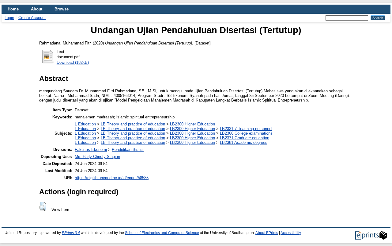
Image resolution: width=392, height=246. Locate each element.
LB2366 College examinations (246, 133)
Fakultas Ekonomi (91, 149)
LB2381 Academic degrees (243, 142)
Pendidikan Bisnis (128, 149)
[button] (42, 206)
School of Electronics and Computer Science (162, 233)
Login (9, 17)
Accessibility (291, 233)
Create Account (32, 17)
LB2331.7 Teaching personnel (246, 128)
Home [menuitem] (13, 9)
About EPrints (266, 233)
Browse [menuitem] (62, 9)
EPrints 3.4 (71, 233)
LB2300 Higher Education (192, 124)
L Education (85, 124)
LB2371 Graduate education (244, 138)
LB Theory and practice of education (133, 124)
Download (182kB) (73, 62)
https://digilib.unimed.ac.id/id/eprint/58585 (112, 177)
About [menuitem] (36, 9)
